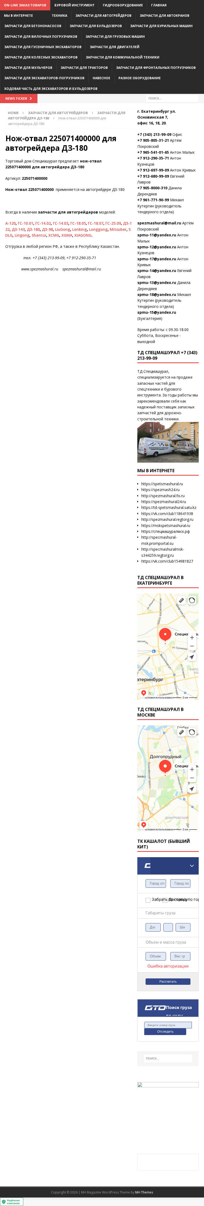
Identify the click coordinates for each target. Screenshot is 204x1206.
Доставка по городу (174, 899)
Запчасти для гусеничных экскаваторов (43, 47)
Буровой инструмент (74, 5)
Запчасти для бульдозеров (96, 26)
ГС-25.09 (113, 223)
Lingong (22, 235)
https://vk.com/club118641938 (167, 513)
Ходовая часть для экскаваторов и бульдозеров (50, 88)
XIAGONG (82, 235)
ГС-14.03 (60, 223)
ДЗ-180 (33, 229)
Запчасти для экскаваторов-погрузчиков (44, 78)
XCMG (53, 235)
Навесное (101, 78)
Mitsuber (118, 229)
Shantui (39, 235)
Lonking (79, 229)
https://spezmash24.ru (160, 489)
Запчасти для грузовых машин (115, 36)
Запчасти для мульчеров (28, 67)
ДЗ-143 (18, 229)
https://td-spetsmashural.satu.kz (168, 507)
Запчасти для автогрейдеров (103, 15)
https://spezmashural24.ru (163, 501)
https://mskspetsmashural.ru (165, 525)
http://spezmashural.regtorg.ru (167, 519)
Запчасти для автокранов (164, 15)
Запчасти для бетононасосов (32, 26)
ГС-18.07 (95, 223)
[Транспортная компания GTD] (143, 860)
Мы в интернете (18, 15)
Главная (159, 5)
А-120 (10, 223)
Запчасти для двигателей (114, 47)
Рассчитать (168, 981)
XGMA (66, 235)
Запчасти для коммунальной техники (122, 57)
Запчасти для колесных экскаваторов (41, 57)
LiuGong (62, 229)
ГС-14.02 (43, 223)
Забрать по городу (157, 899)
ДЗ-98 (47, 229)
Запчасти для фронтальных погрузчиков (156, 67)
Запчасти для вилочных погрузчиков (40, 36)
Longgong (98, 229)
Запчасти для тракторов (84, 67)
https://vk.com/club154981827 (167, 561)
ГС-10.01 (25, 223)
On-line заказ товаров (25, 5)
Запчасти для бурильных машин (161, 26)
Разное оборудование (139, 78)
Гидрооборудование (123, 5)
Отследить (165, 1031)
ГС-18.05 (78, 223)
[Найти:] (172, 97)
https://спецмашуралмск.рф (165, 531)
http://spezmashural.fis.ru (163, 495)
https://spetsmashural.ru (162, 483)
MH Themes (144, 1192)
